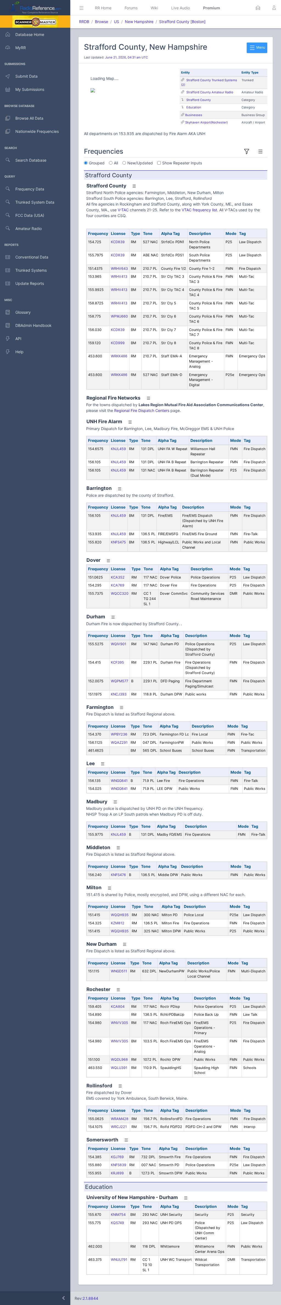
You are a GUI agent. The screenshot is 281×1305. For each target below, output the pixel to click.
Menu (260, 47)
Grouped (97, 163)
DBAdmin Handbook (33, 325)
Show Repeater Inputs (182, 163)
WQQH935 (120, 915)
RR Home (103, 7)
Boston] (199, 21)
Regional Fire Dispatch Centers (141, 410)
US (116, 21)
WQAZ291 (119, 742)
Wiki (154, 7)
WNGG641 (119, 781)
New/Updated (140, 163)
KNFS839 (118, 1165)
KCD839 (118, 242)
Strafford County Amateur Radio (209, 92)
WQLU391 (119, 1068)
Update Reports (29, 283)
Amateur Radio (28, 228)
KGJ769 (117, 1157)
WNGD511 (119, 971)
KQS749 (117, 1223)
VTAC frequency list (199, 209)
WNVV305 (119, 1023)
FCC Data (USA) (29, 215)
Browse (101, 21)
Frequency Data (29, 189)
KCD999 (118, 343)
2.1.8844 (90, 1298)
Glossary (23, 312)
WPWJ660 (119, 316)
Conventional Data (31, 257)
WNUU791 (119, 1260)
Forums (131, 7)
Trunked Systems (31, 270)
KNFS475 (118, 542)
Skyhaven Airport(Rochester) (206, 122)
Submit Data (26, 76)
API (18, 338)
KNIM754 (118, 1215)
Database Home (29, 34)
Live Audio (180, 7)
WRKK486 (119, 356)
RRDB (84, 21)
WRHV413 (119, 276)
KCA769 (117, 585)
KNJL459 (118, 449)
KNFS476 (118, 875)
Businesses (193, 115)
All (116, 163)
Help (19, 351)
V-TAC (123, 209)
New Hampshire (139, 21)
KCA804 (118, 1006)
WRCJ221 (119, 1127)
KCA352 (118, 577)
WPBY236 (119, 734)
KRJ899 (117, 1173)
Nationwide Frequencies (37, 131)
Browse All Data (29, 118)
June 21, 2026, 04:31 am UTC (126, 57)
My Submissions (29, 89)
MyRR (20, 47)
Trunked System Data (34, 202)
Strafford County (174, 21)
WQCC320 (119, 593)
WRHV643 (119, 268)
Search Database (30, 160)
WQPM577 (119, 681)
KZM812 (117, 923)
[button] (258, 7)
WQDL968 (119, 1059)
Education (193, 107)
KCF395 (117, 662)
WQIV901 (118, 644)
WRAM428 (119, 1119)
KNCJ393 (119, 694)
